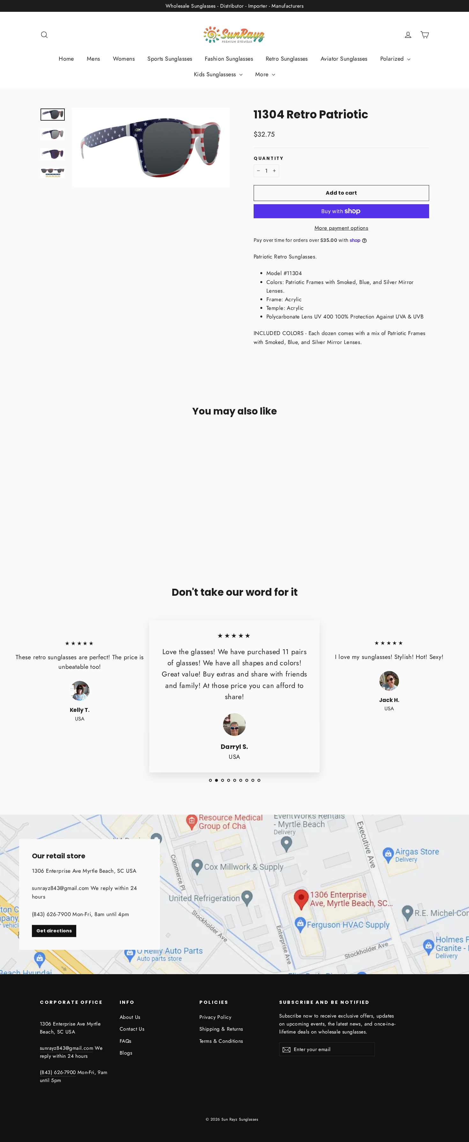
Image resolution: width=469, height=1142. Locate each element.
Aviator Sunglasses (344, 59)
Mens (93, 59)
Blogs (126, 1052)
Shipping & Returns (221, 1029)
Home (66, 59)
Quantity (269, 158)
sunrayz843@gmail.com (66, 1048)
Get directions (54, 931)
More (262, 74)
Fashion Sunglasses (229, 59)
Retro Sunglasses (287, 59)
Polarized (393, 59)
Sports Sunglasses (169, 59)
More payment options (341, 228)
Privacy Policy (215, 1017)
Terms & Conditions (221, 1041)
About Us (130, 1017)
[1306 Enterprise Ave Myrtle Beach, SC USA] (234, 894)
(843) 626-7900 (58, 1072)
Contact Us (132, 1029)
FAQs (125, 1041)
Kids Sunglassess (216, 74)
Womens (124, 59)
